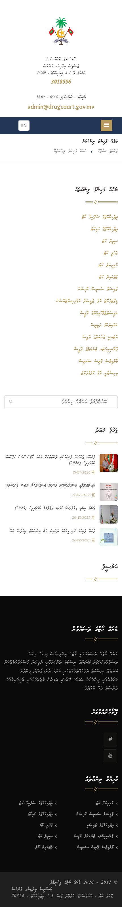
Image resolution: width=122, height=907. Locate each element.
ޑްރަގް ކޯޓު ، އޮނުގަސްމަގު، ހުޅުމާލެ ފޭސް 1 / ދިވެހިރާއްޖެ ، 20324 (62, 896)
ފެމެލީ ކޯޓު (111, 253)
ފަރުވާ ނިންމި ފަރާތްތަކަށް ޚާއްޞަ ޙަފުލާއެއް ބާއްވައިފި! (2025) (55, 508)
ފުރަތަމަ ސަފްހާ (108, 151)
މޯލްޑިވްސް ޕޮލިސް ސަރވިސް (98, 361)
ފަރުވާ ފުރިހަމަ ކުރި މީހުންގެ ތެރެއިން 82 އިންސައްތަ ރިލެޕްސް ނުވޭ (52, 531)
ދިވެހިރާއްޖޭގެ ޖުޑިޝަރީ (100, 825)
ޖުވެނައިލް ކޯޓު (108, 277)
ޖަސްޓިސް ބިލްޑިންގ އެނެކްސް (31, 889)
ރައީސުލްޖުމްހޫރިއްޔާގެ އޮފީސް (99, 313)
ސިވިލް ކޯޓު (110, 241)
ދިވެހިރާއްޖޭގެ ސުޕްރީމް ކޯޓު (100, 217)
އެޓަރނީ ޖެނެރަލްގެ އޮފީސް (100, 337)
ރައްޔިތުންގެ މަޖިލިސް (104, 325)
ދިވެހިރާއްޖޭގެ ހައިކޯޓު (104, 229)
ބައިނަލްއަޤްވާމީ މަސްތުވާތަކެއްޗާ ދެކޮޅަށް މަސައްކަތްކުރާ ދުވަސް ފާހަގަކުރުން (50, 486)
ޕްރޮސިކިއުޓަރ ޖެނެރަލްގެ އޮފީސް (96, 349)
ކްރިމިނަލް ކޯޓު (108, 265)
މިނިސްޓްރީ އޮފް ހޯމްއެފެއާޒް (99, 373)
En (24, 125)
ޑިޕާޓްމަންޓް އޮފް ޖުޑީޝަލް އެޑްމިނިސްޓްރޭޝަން (87, 301)
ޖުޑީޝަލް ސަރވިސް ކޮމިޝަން (98, 289)
